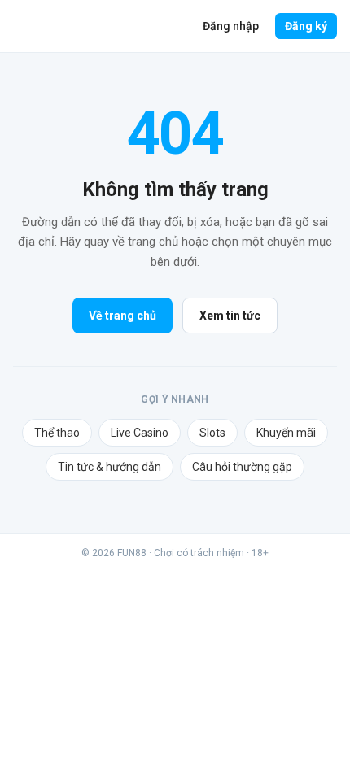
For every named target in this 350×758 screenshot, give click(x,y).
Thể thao (57, 432)
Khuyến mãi (286, 432)
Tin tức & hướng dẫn (109, 466)
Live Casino (139, 432)
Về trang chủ (122, 315)
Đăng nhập (231, 26)
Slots (212, 432)
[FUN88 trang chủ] (77, 26)
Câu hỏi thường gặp (242, 466)
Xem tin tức (229, 315)
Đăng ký (306, 26)
